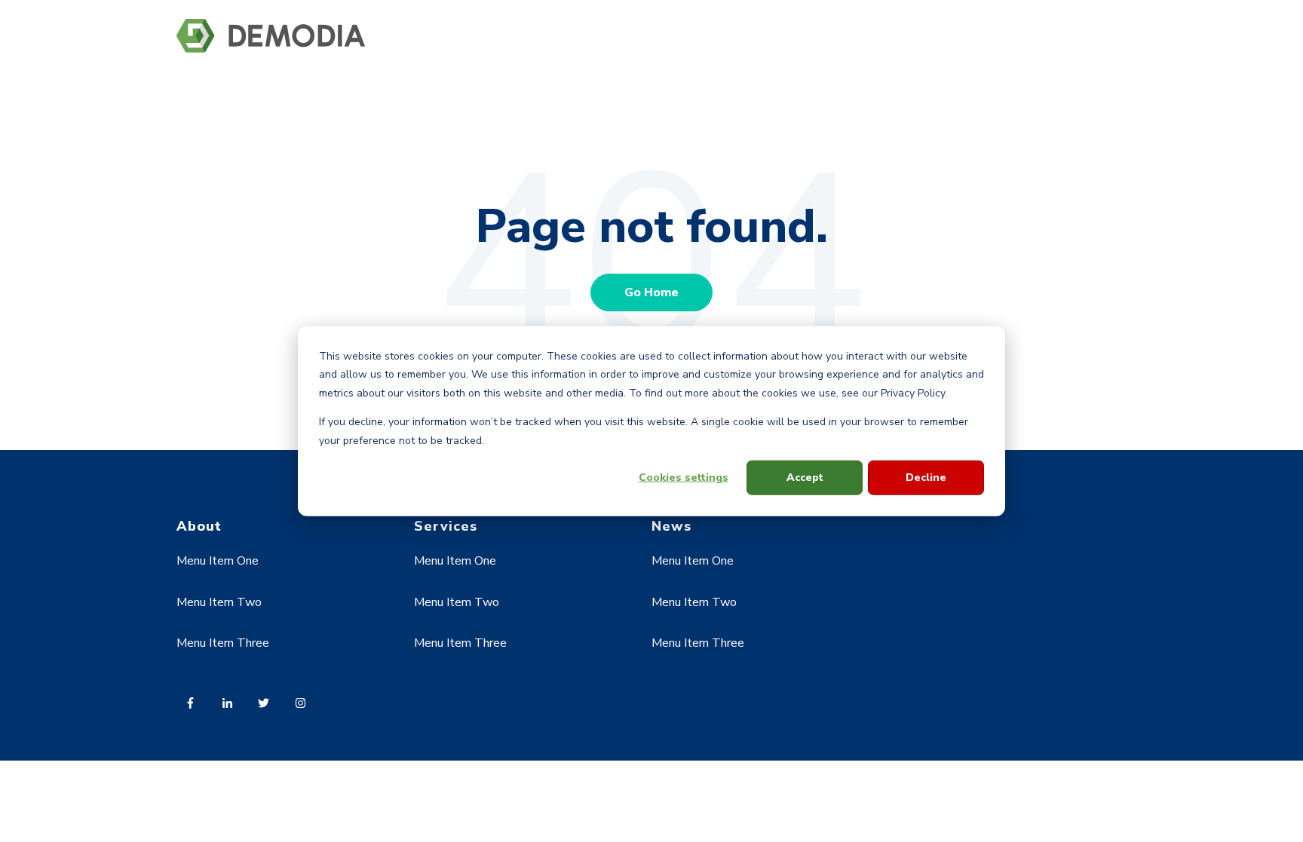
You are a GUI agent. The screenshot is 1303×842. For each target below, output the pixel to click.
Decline (926, 477)
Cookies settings (683, 477)
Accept (804, 477)
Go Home (651, 292)
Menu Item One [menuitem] (217, 561)
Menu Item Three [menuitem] (222, 643)
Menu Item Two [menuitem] (219, 602)
